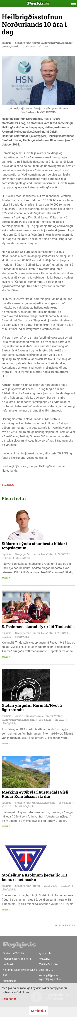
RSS (5, 975)
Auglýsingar (9, 980)
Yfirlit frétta (64, 925)
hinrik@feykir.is (24, 806)
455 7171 (26, 958)
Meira (6, 578)
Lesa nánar (9, 999)
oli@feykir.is (23, 558)
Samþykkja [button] (38, 1011)
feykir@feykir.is (28, 969)
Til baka (8, 484)
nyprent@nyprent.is (49, 979)
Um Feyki (8, 964)
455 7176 (18, 953)
